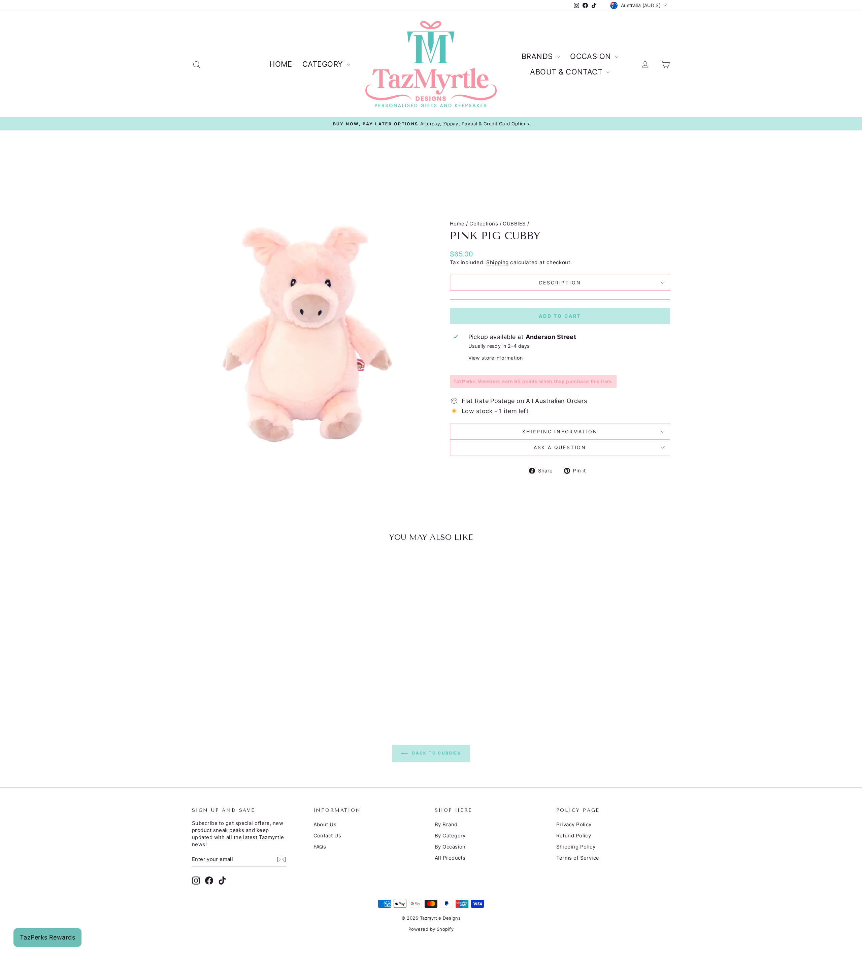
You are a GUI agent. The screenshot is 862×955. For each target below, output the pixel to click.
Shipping (497, 262)
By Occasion (450, 846)
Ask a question (560, 447)
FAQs (319, 846)
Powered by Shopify (431, 929)
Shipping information (560, 431)
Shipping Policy (576, 846)
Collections (483, 223)
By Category (450, 835)
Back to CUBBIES (435, 753)
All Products (450, 858)
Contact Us (327, 835)
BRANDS (538, 56)
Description (560, 282)
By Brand (446, 824)
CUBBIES (514, 223)
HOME (280, 64)
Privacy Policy (574, 824)
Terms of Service (577, 858)
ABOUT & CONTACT (567, 71)
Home (457, 223)
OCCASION (591, 56)
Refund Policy (573, 835)
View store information (495, 358)
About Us (325, 824)
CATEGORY (323, 64)
